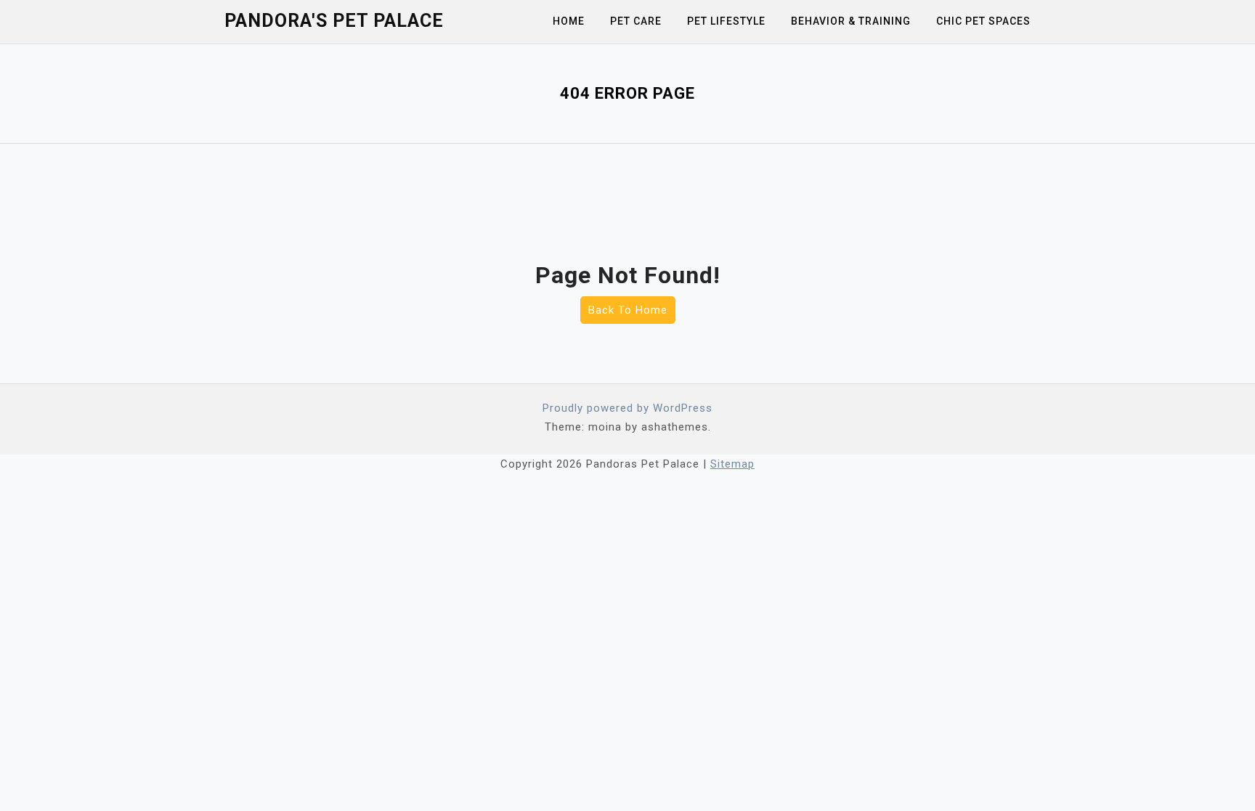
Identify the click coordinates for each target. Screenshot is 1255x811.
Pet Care (636, 21)
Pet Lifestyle (726, 21)
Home (569, 21)
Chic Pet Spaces (983, 21)
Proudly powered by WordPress (627, 408)
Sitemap (732, 463)
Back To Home (627, 310)
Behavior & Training (851, 21)
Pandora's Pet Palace (334, 20)
